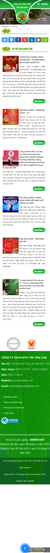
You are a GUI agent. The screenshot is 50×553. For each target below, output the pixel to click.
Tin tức (15, 27)
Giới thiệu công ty (11, 397)
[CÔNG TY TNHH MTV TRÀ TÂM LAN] (10, 420)
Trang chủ (5, 27)
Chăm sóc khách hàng (13, 402)
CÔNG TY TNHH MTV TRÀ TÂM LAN (16, 432)
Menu (44, 4)
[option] (13, 344)
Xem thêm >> (39, 101)
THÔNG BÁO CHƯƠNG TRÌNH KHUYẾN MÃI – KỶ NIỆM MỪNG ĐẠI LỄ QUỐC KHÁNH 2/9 (32, 59)
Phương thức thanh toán (14, 408)
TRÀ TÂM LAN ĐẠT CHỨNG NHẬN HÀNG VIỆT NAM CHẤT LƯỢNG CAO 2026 (31, 200)
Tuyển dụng (8, 413)
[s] (7, 350)
